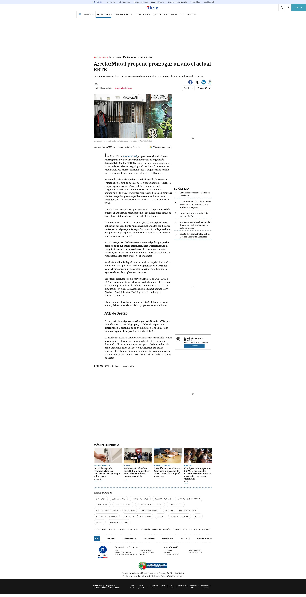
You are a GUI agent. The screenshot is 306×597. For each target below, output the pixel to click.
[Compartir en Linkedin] (203, 82)
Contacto (111, 538)
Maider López (159, 477)
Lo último (181, 188)
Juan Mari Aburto (163, 499)
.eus (97, 538)
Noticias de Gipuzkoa (146, 552)
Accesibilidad (182, 585)
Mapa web (167, 552)
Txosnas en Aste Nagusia (188, 499)
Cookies (163, 585)
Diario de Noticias (145, 550)
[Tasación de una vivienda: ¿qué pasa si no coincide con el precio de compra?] (168, 455)
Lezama (160, 516)
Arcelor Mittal (128, 366)
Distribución (168, 550)
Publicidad (185, 538)
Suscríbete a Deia (204, 538)
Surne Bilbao (102, 505)
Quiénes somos (129, 538)
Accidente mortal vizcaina (150, 505)
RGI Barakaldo (175, 505)
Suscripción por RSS (195, 552)
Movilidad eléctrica (119, 522)
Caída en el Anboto (150, 510)
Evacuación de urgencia (107, 510)
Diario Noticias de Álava (123, 552)
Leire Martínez (118, 499)
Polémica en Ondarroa (106, 516)
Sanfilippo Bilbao (123, 505)
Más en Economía (106, 445)
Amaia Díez (98, 479)
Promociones (149, 538)
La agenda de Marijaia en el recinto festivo (131, 57)
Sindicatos (116, 366)
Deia (125, 479)
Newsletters (167, 538)
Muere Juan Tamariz (180, 516)
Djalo (197, 516)
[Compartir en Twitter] (197, 82)
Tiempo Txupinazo (140, 499)
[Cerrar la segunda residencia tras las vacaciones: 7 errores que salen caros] (108, 455)
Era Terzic (100, 499)
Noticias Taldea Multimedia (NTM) (126, 555)
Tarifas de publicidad (171, 555)
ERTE (107, 366)
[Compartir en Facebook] (190, 82)
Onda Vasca (143, 555)
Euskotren (130, 510)
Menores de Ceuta (187, 510)
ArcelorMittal (130, 156)
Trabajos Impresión (195, 550)
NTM (186, 482)
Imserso (99, 522)
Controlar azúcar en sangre (137, 516)
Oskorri (169, 510)
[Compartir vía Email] (210, 82)
